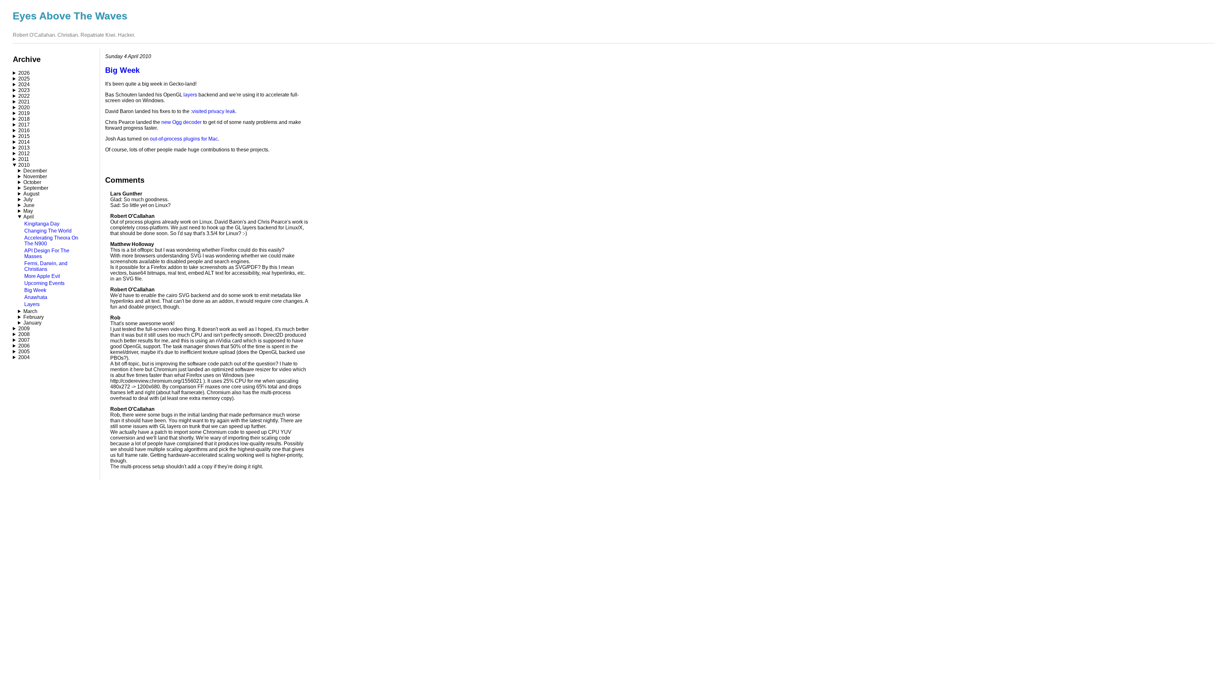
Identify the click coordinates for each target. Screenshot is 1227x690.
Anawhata (35, 297)
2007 (24, 340)
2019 (24, 113)
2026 (24, 73)
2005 (24, 351)
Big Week (35, 290)
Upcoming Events (44, 283)
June (29, 205)
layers (190, 94)
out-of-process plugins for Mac (184, 139)
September (35, 188)
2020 (24, 107)
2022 (24, 96)
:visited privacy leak (213, 111)
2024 (24, 84)
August (31, 193)
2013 (24, 147)
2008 (24, 334)
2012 (24, 153)
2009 (24, 328)
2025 (24, 78)
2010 (24, 165)
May (28, 211)
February (33, 317)
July (28, 199)
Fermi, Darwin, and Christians (45, 266)
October (32, 182)
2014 (24, 142)
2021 (24, 101)
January (32, 323)
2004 (24, 357)
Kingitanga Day (41, 223)
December (35, 170)
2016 (24, 130)
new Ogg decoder (181, 122)
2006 (24, 346)
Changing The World (48, 231)
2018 (24, 119)
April (28, 216)
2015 (24, 136)
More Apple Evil (42, 276)
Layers (32, 304)
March (30, 311)
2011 (23, 159)
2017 (24, 124)
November (35, 176)
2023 (24, 90)
